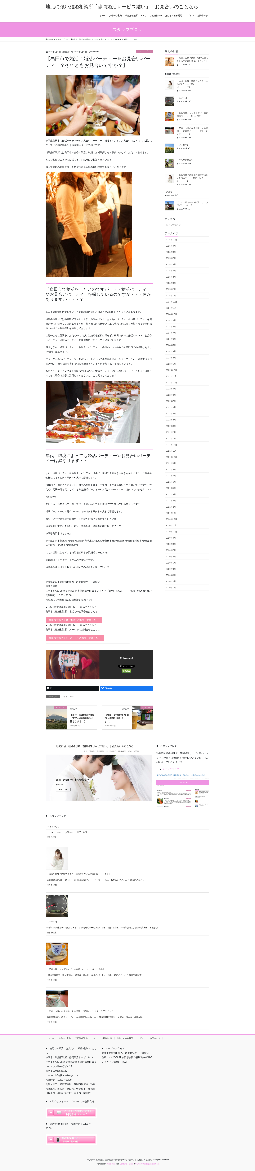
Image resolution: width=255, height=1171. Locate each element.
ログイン (141, 1038)
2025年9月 (171, 246)
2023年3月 (171, 358)
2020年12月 (171, 519)
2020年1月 (171, 587)
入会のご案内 (64, 1038)
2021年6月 (171, 482)
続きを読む (53, 838)
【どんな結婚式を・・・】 (189, 160)
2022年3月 (171, 426)
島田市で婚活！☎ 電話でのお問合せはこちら (74, 620)
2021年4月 (171, 494)
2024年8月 (171, 326)
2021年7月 (171, 475)
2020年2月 (171, 581)
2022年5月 (171, 413)
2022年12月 (171, 370)
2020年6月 (171, 556)
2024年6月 (171, 339)
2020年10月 (171, 531)
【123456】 (182, 98)
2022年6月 (171, 407)
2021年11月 (171, 451)
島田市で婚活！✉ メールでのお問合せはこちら (74, 638)
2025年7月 (171, 258)
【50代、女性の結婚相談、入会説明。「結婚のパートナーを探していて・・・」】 (192, 131)
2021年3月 (171, 500)
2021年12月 (171, 444)
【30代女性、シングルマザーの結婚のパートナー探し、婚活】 (76, 969)
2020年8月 (171, 544)
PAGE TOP (246, 1133)
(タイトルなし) (54, 826)
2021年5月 (171, 488)
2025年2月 (171, 289)
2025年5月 (171, 270)
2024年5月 (171, 345)
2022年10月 (171, 382)
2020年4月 (171, 569)
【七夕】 (169, 191)
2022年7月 (171, 401)
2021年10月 (171, 457)
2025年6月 (171, 264)
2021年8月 (171, 469)
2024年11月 (171, 308)
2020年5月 (171, 563)
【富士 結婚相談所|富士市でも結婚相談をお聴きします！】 (82, 718)
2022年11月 (171, 376)
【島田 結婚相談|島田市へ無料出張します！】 (117, 718)
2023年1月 (171, 364)
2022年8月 (171, 395)
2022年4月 (171, 420)
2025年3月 (171, 283)
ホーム (51, 1038)
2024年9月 (171, 320)
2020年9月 (171, 538)
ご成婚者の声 (106, 1038)
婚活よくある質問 (125, 1038)
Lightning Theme (126, 1164)
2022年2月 (171, 432)
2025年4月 (171, 277)
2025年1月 (171, 295)
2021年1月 (171, 513)
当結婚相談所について (85, 1038)
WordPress (111, 1164)
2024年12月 (171, 302)
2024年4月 (171, 351)
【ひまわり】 (183, 144)
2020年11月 (171, 525)
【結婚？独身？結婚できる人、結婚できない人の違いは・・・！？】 (192, 84)
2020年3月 (171, 575)
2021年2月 (171, 507)
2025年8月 (171, 252)
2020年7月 (171, 550)
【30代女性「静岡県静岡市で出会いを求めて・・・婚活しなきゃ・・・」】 (192, 178)
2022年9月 (171, 389)
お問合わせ (155, 1038)
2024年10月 (171, 314)
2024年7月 (171, 333)
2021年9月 (171, 463)
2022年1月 (171, 438)
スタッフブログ (144, 51)
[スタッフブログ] (56, 713)
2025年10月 (171, 239)
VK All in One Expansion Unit (146, 1164)
